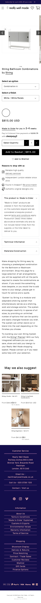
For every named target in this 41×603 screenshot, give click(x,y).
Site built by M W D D (20, 599)
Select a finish (9, 92)
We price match (30, 185)
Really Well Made (22, 595)
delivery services (13, 173)
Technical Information (14, 242)
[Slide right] (38, 33)
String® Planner (17, 337)
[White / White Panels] (6, 113)
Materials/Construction (15, 251)
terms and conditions (20, 215)
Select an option (10, 81)
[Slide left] (2, 33)
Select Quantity (11, 143)
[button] (3, 8)
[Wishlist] (32, 8)
